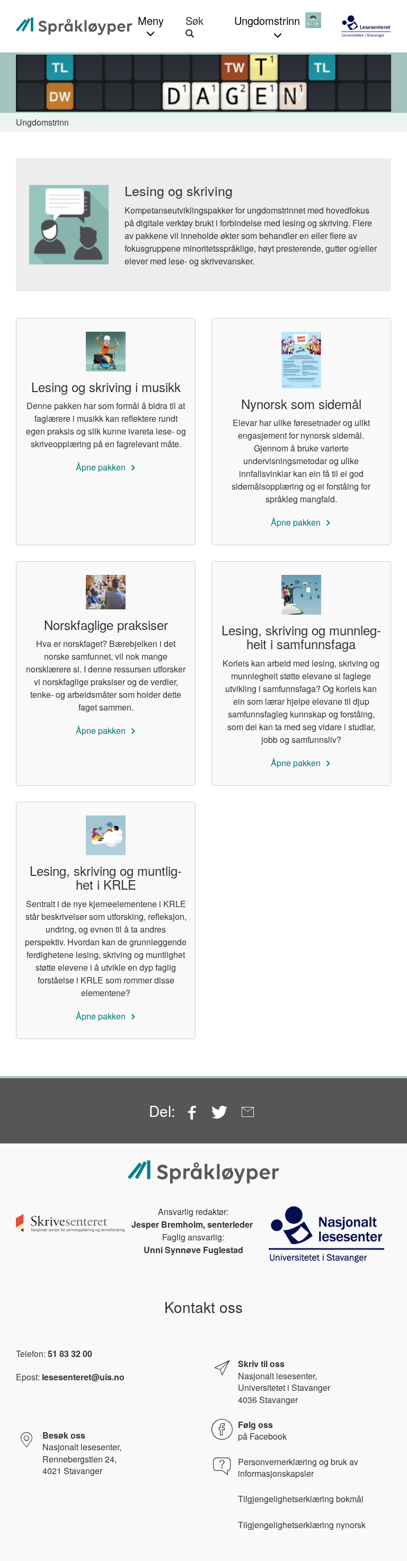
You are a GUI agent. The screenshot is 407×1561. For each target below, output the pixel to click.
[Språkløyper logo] (74, 26)
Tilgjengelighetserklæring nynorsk (302, 1525)
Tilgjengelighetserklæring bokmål (301, 1499)
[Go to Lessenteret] (366, 26)
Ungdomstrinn (42, 122)
